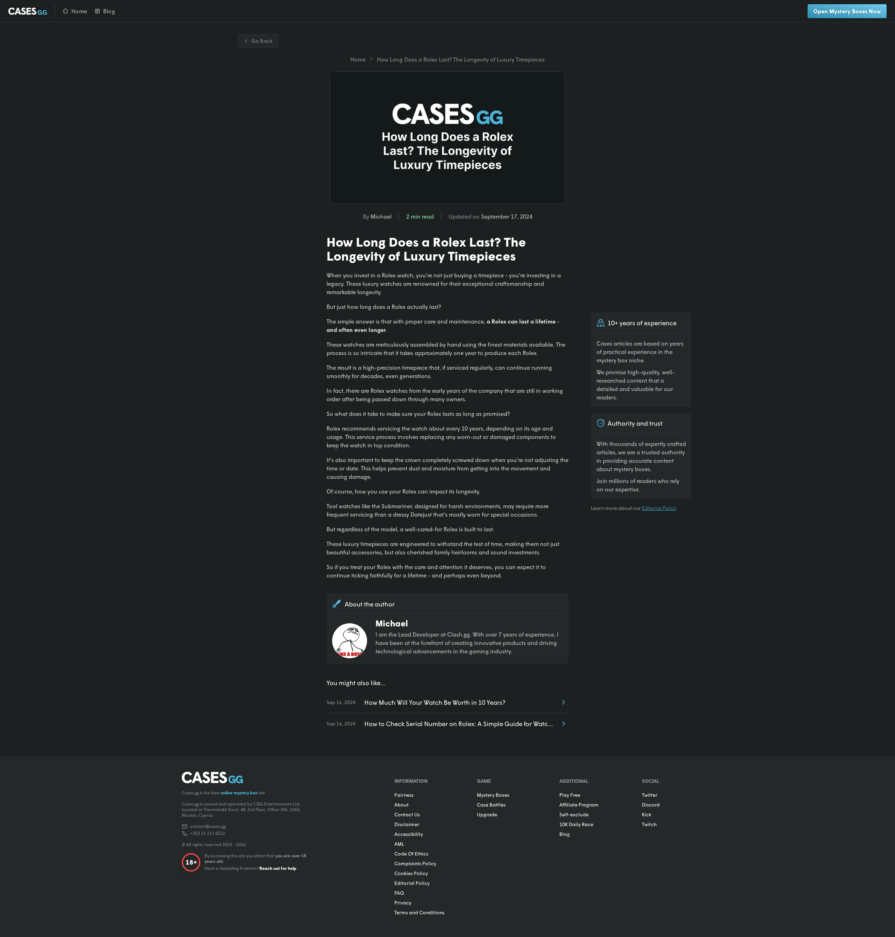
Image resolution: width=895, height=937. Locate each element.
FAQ (399, 893)
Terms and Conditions (419, 912)
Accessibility (408, 834)
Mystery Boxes (493, 795)
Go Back (262, 41)
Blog (564, 834)
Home (358, 59)
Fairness (404, 795)
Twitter (650, 795)
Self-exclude (574, 814)
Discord (651, 805)
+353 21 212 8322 (207, 833)
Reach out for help (277, 868)
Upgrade (487, 814)
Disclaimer (407, 824)
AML (399, 844)
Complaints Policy (415, 863)
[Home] (28, 11)
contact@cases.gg (208, 826)
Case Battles (491, 805)
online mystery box (239, 792)
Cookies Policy (411, 873)
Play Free (569, 795)
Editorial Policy (659, 508)
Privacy (402, 903)
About (401, 805)
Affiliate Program (579, 805)
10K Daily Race (576, 824)
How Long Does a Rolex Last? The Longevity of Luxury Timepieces (461, 59)
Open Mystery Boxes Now (847, 11)
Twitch (649, 824)
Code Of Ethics (411, 854)
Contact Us (407, 814)
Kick (646, 814)
